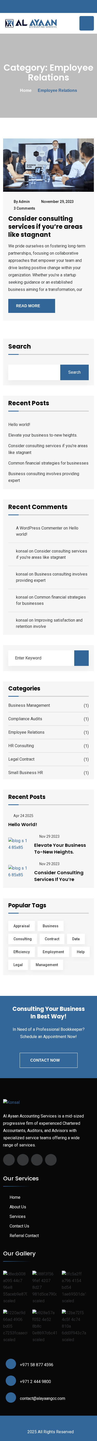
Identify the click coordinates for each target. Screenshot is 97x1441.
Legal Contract (21, 759)
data (76, 939)
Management (47, 965)
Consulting (22, 939)
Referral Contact (24, 1235)
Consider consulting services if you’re (59, 876)
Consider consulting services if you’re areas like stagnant (45, 226)
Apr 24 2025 (23, 816)
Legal (18, 965)
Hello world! (19, 424)
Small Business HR (25, 772)
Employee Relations (26, 732)
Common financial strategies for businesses (48, 463)
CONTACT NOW (45, 1060)
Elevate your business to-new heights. (42, 435)
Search (19, 347)
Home (26, 90)
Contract (52, 939)
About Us (18, 1206)
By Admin (22, 202)
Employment (53, 952)
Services (18, 1216)
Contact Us (19, 1226)
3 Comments (24, 208)
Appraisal (21, 926)
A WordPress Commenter (39, 528)
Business (50, 926)
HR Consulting (21, 745)
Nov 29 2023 (49, 836)
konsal (22, 551)
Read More (28, 306)
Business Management (29, 705)
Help (81, 952)
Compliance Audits (25, 718)
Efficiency (21, 952)
